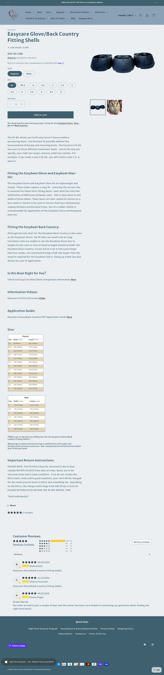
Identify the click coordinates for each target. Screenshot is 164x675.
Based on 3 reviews (23, 544)
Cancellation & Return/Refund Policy (79, 628)
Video (42, 298)
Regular (15, 73)
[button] (29, 12)
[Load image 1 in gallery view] (97, 107)
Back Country (21, 125)
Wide (29, 73)
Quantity (11, 98)
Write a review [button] (142, 541)
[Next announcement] (156, 3)
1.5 (62, 85)
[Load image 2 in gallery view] (114, 107)
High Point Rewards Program (43, 628)
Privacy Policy (107, 628)
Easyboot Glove (65, 123)
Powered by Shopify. (42, 669)
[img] (29, 562)
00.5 (23, 85)
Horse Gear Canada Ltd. (23, 669)
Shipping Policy (125, 628)
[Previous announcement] (8, 3)
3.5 (31, 91)
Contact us (80, 633)
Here (73, 279)
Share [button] (13, 505)
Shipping (12, 58)
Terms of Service (97, 633)
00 (12, 85)
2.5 (12, 91)
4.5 (51, 91)
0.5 (43, 85)
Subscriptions (65, 633)
